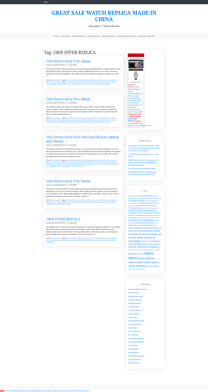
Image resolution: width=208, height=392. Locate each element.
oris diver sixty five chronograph (143, 247)
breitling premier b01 (149, 210)
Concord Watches (134, 310)
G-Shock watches (134, 324)
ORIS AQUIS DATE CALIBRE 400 (140, 220)
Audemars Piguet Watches (137, 289)
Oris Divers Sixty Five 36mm (62, 84)
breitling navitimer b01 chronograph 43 (148, 208)
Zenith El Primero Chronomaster (136, 269)
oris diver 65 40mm (102, 80)
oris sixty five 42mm (107, 164)
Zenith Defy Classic (152, 266)
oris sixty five (58, 164)
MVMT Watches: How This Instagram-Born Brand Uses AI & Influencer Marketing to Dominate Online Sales (143, 162)
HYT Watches (133, 335)
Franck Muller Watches (127, 36)
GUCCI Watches (134, 331)
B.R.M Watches (78, 36)
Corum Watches (134, 314)
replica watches (146, 258)
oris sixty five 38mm (81, 164)
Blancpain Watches (147, 36)
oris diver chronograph (73, 82)
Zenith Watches (109, 36)
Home (55, 36)
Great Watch (65, 36)
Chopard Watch (93, 36)
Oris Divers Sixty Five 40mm (68, 99)
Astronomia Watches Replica (15, 391)
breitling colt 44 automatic (151, 201)
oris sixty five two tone (76, 166)
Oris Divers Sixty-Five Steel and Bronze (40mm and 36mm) (82, 139)
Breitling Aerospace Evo (134, 196)
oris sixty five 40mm (94, 164)
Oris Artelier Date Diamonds (144, 223)
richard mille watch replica (80, 391)
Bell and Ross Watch (135, 296)
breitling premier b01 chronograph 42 (141, 213)
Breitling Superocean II (134, 218)
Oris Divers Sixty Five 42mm (68, 61)
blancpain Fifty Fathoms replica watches (135, 96)
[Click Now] (135, 70)
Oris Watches (56, 80)
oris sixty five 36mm (69, 164)
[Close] (143, 55)
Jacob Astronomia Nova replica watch (142, 168)
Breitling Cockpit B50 (137, 201)
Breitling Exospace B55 (134, 203)
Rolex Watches (133, 353)
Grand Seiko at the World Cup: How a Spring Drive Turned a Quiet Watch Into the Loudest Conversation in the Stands (144, 148)
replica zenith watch (139, 262)
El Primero (143, 218)
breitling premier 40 (135, 210)
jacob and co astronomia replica (135, 107)
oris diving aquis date (146, 250)
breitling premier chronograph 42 (152, 215)
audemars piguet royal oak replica (58, 391)
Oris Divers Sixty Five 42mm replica (99, 84)
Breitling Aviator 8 (147, 196)
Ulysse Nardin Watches (136, 356)
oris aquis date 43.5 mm (152, 218)
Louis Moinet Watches (136, 342)
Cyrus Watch (132, 317)
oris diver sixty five (99, 82)
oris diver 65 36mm (90, 80)
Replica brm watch (135, 254)
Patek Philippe (133, 349)
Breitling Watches (134, 303)
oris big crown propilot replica (146, 228)
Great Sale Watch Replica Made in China (104, 16)
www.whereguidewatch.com (142, 125)
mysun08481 (73, 65)
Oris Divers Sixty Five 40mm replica (99, 122)
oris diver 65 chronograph (58, 82)
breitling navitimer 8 (147, 203)
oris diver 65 (80, 80)
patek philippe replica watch (36, 391)
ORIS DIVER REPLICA (87, 82)
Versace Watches (134, 360)
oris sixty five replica (63, 166)
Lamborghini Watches (136, 338)
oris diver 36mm (71, 80)
